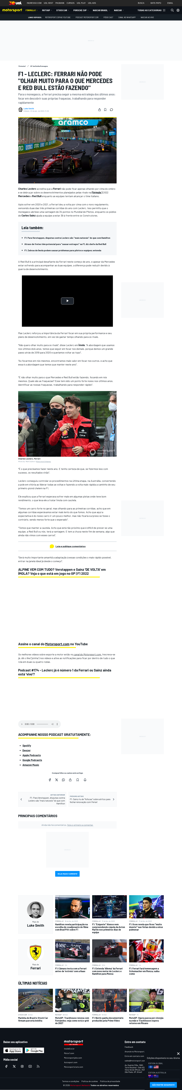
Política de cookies (89, 1081)
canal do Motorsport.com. (87, 654)
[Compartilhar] (99, 110)
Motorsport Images (43, 461)
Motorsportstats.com (73, 1067)
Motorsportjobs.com (73, 1058)
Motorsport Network (80, 1085)
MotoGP (46, 10)
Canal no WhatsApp (127, 17)
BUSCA (141, 3)
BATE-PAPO (156, 3)
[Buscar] (172, 10)
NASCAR (118, 10)
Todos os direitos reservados (104, 1085)
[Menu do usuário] (178, 10)
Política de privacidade (110, 1081)
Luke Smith (29, 109)
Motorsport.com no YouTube (58, 17)
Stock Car (61, 10)
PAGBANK (59, 3)
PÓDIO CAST (108, 17)
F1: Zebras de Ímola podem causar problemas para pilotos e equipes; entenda (62, 250)
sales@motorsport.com (135, 1060)
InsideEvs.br (69, 1048)
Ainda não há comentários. (67, 825)
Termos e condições (70, 1081)
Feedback (129, 1047)
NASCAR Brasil (100, 10)
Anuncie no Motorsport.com (136, 1051)
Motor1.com (69, 1053)
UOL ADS (92, 3)
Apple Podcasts (31, 755)
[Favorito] (105, 110)
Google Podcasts (32, 760)
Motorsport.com (57, 644)
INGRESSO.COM (34, 3)
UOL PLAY (81, 3)
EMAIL (170, 3)
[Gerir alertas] (85, 780)
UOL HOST (48, 3)
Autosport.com (70, 1062)
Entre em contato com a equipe (138, 1056)
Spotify (26, 745)
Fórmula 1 (31, 10)
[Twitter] (56, 780)
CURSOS (71, 3)
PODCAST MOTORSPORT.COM (87, 17)
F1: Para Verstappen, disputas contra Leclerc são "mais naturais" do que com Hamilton (67, 237)
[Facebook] (50, 780)
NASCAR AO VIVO (147, 17)
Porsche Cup (80, 10)
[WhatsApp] (63, 780)
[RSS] (38, 1066)
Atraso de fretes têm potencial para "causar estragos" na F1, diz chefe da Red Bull (65, 244)
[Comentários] (112, 110)
